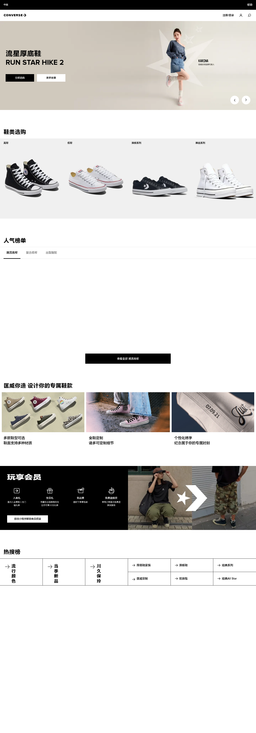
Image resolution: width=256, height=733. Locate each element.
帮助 (249, 5)
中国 (6, 5)
